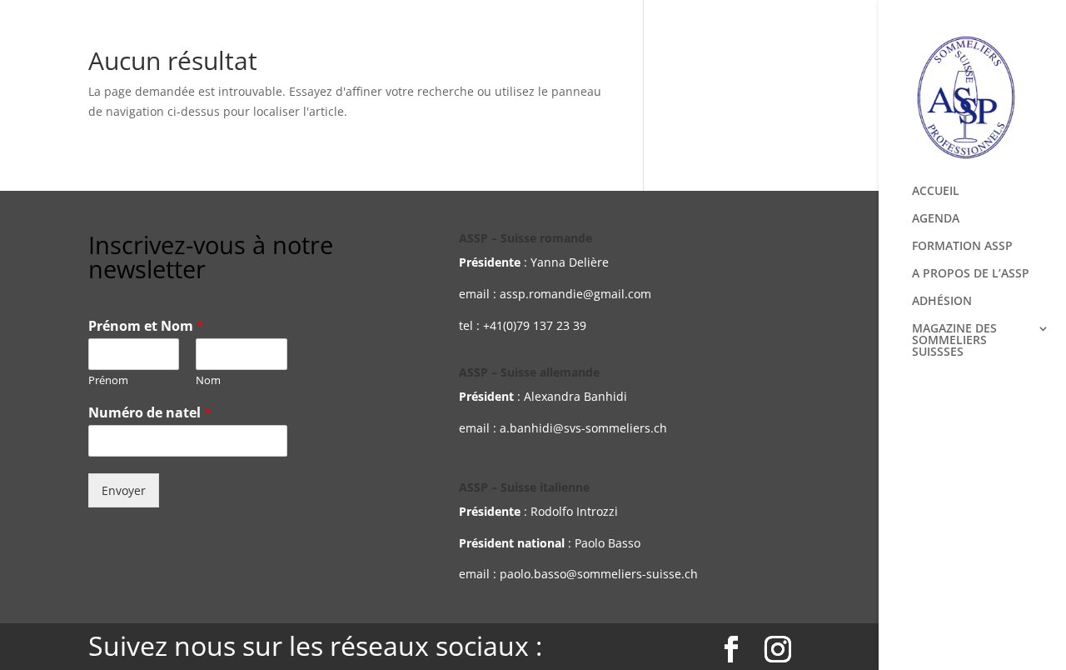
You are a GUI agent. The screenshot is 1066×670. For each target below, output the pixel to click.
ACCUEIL (935, 191)
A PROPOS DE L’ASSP (970, 274)
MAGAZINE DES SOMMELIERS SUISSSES (954, 340)
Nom (208, 380)
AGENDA (935, 219)
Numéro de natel (150, 413)
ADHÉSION (942, 301)
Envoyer (124, 490)
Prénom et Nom (146, 326)
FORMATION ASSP (962, 246)
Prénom (108, 380)
